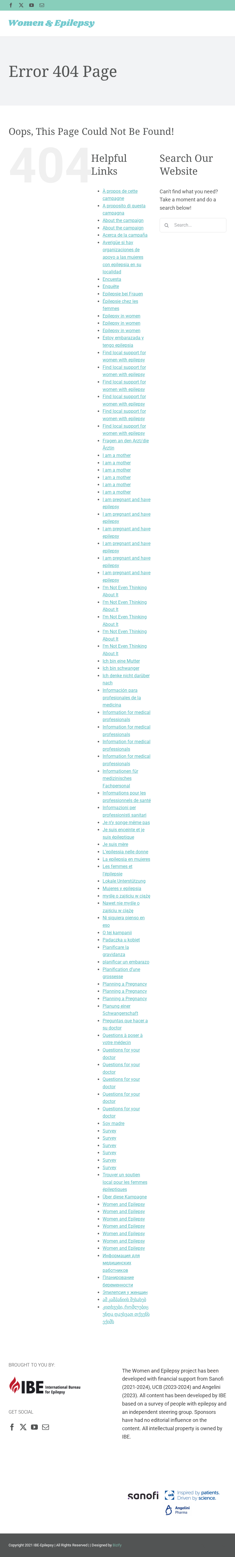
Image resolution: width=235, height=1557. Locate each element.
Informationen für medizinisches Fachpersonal (120, 778)
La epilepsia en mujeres (126, 859)
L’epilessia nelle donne (125, 852)
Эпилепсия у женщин (125, 1292)
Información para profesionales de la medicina (122, 698)
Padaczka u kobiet (121, 940)
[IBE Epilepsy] (44, 1380)
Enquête (111, 286)
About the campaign (123, 220)
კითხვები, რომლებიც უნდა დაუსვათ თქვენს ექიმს (126, 1314)
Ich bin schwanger (121, 668)
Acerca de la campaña (125, 235)
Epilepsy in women (121, 316)
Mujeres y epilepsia (122, 888)
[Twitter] (23, 1427)
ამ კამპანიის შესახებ (124, 1299)
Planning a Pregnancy (125, 984)
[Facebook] (12, 1427)
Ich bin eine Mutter (121, 661)
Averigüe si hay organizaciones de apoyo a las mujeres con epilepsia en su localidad (123, 257)
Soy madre (113, 1123)
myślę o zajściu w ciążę (126, 896)
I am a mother (117, 455)
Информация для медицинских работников (121, 1263)
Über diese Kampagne (125, 1197)
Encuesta (112, 279)
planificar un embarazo (126, 962)
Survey (109, 1131)
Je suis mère (115, 844)
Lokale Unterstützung (124, 881)
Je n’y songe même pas (126, 822)
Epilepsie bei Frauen (123, 294)
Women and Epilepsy (124, 1204)
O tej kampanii (117, 932)
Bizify (117, 1545)
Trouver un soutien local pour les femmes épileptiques (125, 1182)
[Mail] (45, 1427)
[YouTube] (34, 1427)
